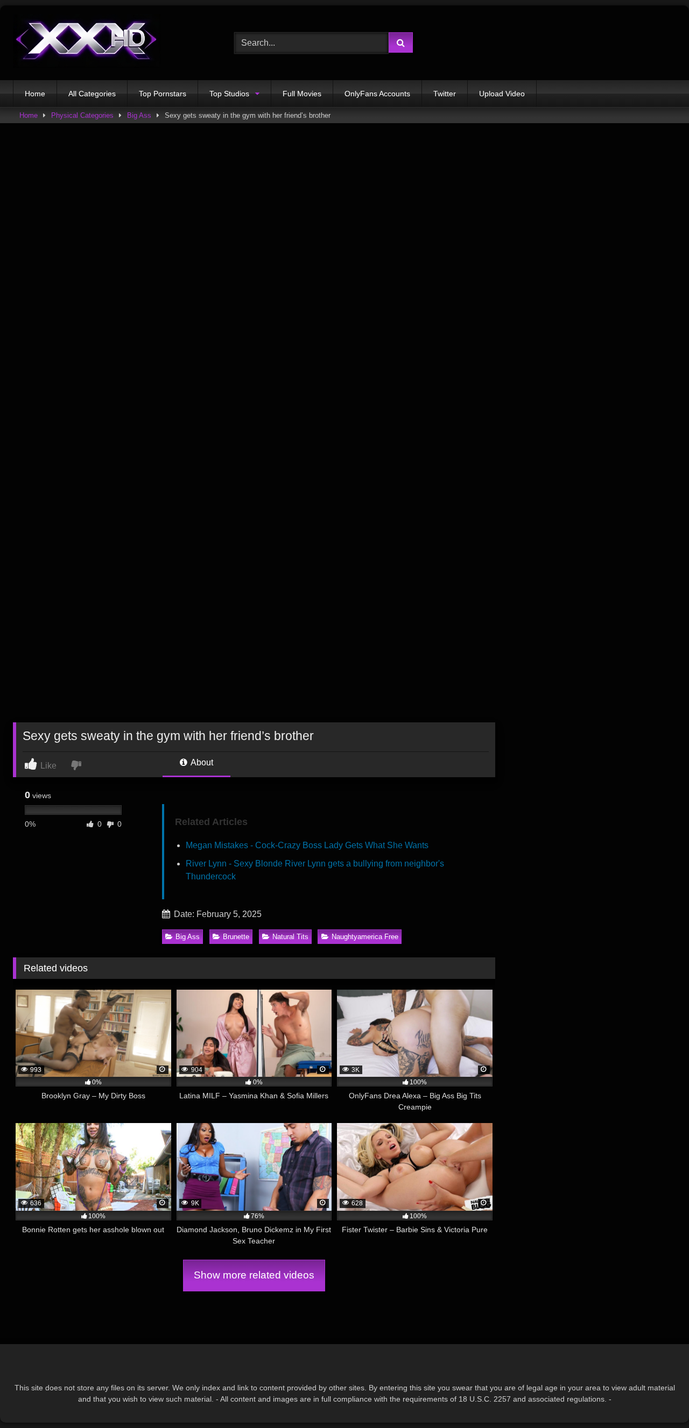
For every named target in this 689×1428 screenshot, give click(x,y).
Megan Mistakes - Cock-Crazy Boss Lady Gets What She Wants (307, 845)
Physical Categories (82, 115)
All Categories (92, 93)
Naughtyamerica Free (365, 937)
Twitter (444, 93)
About (201, 762)
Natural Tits (290, 937)
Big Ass (139, 115)
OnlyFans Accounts (377, 93)
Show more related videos (254, 1275)
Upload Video (502, 93)
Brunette (236, 937)
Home (35, 93)
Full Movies (302, 93)
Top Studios (229, 93)
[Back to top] (655, 1396)
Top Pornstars (162, 93)
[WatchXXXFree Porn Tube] (86, 43)
